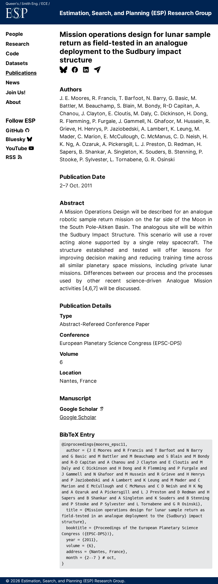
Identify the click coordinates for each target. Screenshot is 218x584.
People (14, 34)
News (13, 82)
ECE (44, 3)
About (13, 102)
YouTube (16, 148)
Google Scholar (78, 417)
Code (12, 53)
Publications (21, 73)
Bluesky (16, 139)
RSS (11, 157)
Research (17, 44)
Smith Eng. (30, 3)
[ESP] (16, 13)
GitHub (14, 130)
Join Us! (16, 92)
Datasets (17, 63)
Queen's (12, 3)
